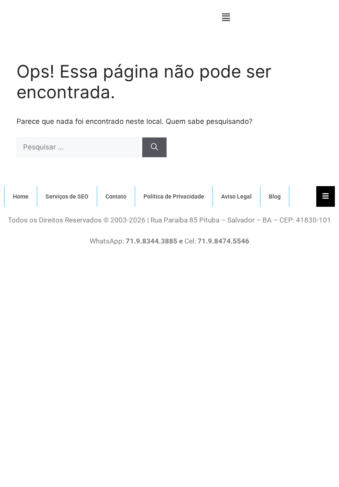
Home (21, 196)
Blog (275, 196)
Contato (116, 196)
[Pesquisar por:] (79, 147)
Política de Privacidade (173, 196)
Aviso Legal (236, 196)
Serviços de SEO (66, 196)
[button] (226, 17)
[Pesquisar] (154, 147)
